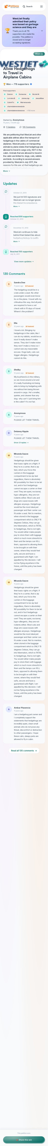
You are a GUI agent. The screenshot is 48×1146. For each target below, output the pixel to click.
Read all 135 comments (24, 750)
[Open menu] (41, 6)
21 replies (20, 443)
